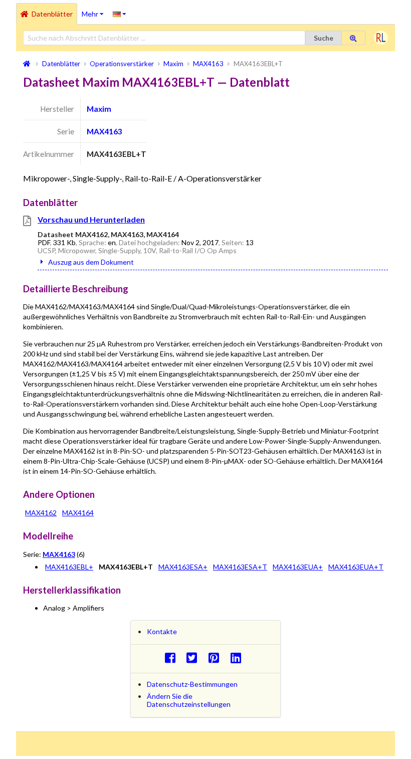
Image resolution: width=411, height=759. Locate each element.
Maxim (99, 108)
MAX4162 (41, 512)
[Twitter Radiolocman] (194, 657)
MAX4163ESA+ (183, 566)
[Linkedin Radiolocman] (238, 657)
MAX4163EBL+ (69, 566)
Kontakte (162, 631)
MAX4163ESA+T (240, 566)
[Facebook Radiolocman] (172, 657)
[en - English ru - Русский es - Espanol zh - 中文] (119, 13)
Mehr (95, 10)
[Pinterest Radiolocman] (217, 657)
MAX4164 (78, 512)
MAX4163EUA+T (355, 566)
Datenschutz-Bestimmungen (192, 684)
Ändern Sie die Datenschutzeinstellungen (189, 700)
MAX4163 (104, 131)
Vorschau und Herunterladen (91, 219)
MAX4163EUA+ (298, 566)
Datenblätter (52, 14)
